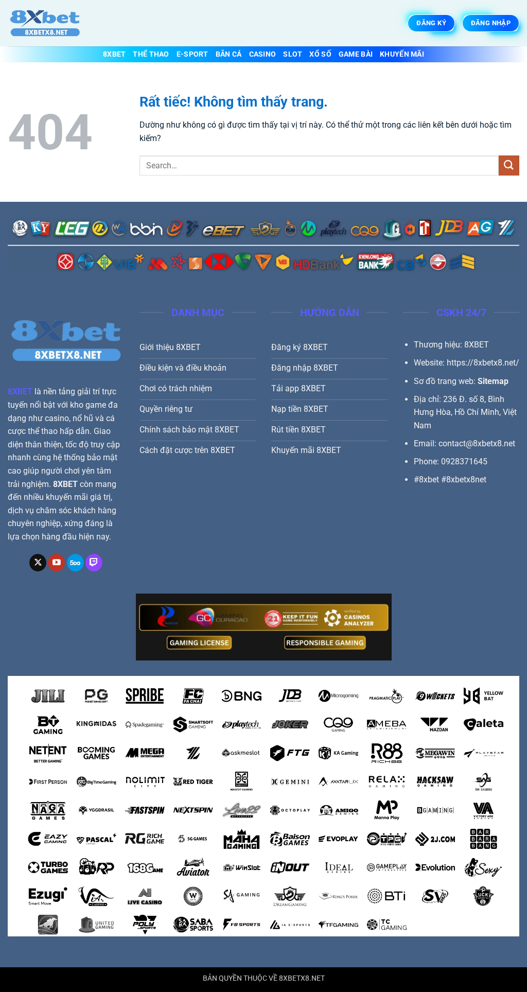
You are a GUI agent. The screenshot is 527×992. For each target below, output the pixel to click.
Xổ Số (320, 54)
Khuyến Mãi (402, 54)
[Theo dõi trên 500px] (75, 562)
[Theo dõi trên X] (37, 562)
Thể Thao (151, 54)
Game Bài (356, 54)
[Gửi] (509, 165)
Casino (262, 54)
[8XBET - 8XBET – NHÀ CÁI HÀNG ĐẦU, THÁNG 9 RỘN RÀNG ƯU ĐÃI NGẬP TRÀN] (59, 23)
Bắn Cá (229, 54)
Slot (292, 54)
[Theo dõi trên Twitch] (93, 562)
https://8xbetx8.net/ (483, 363)
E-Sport (192, 54)
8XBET (114, 54)
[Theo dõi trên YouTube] (56, 562)
